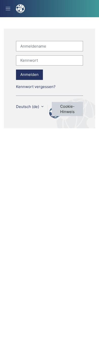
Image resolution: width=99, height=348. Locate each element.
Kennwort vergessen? (36, 86)
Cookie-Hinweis (67, 109)
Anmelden (29, 74)
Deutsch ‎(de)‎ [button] (28, 106)
